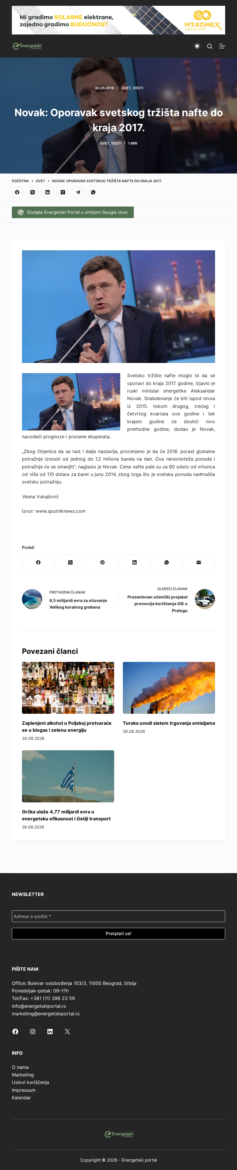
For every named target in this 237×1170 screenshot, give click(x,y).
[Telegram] (78, 192)
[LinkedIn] (47, 192)
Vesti (138, 88)
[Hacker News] (63, 192)
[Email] (199, 562)
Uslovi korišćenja (30, 1082)
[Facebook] (17, 192)
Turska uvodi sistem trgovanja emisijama (169, 723)
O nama (20, 1067)
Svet (126, 88)
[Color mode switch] (197, 46)
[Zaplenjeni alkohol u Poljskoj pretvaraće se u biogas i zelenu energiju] (68, 688)
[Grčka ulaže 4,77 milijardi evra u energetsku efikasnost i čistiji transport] (68, 776)
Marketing (23, 1075)
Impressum (24, 1090)
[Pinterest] (102, 562)
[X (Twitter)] (32, 192)
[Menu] (222, 46)
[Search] (209, 46)
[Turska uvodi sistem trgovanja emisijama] (169, 688)
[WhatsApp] (93, 192)
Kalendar (21, 1097)
